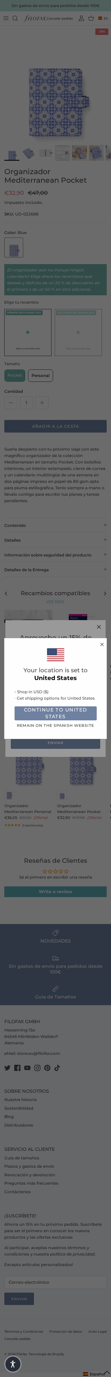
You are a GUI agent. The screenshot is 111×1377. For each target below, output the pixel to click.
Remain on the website (55, 725)
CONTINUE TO (55, 713)
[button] (13, 1364)
